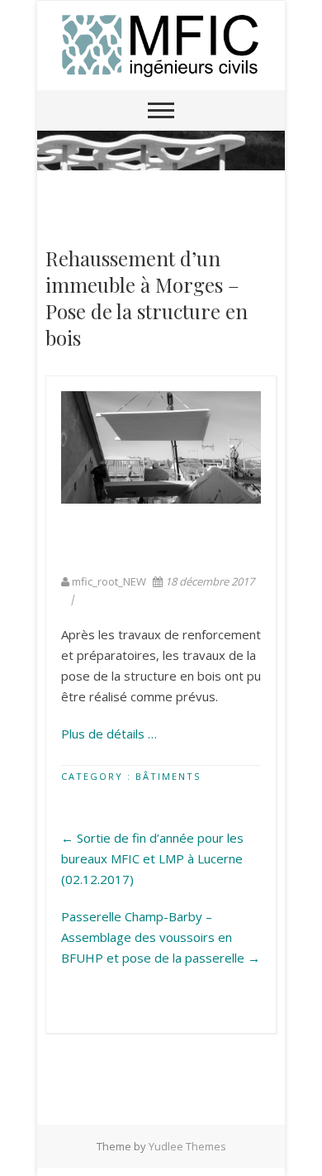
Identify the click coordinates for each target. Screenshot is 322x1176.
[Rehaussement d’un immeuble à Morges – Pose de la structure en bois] (161, 447)
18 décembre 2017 (208, 581)
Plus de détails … (109, 733)
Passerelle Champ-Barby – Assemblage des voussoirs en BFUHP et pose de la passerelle (160, 937)
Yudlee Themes (187, 1146)
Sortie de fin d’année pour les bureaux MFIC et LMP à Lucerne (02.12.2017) (152, 858)
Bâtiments (168, 776)
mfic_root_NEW (109, 581)
